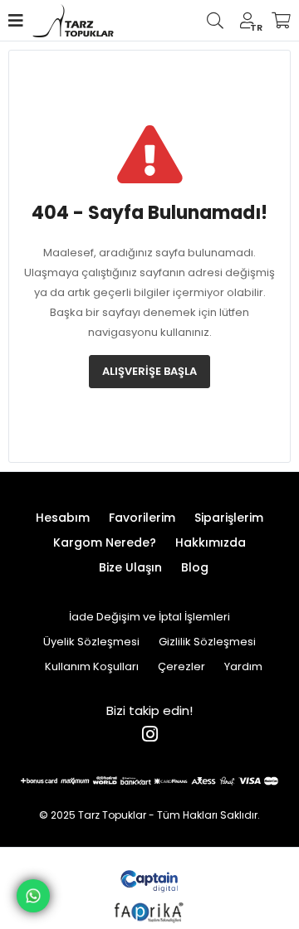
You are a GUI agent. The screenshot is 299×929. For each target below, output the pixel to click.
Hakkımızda (210, 542)
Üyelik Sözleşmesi (91, 641)
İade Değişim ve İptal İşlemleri (149, 617)
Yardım (243, 666)
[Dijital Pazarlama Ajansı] (150, 879)
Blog (194, 567)
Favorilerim (142, 517)
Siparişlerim (228, 517)
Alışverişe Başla (149, 371)
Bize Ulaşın (130, 567)
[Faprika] (150, 910)
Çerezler (181, 666)
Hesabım (63, 517)
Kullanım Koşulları (92, 666)
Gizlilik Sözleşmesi (207, 641)
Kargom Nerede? (104, 542)
